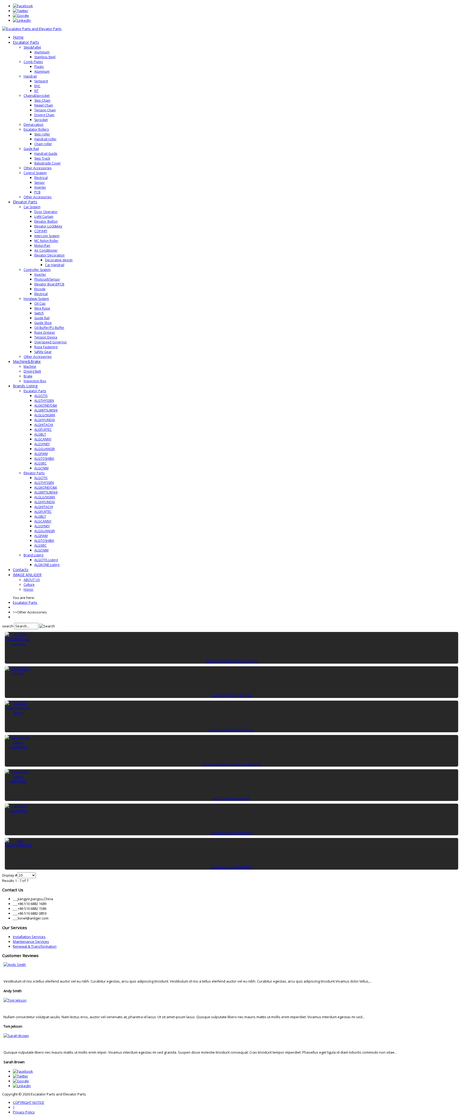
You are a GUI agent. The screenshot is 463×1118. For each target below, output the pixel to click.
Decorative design (59, 260)
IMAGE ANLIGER (27, 574)
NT (36, 91)
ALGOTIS (40, 395)
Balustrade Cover (47, 163)
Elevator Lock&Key (48, 226)
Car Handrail (54, 265)
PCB (37, 192)
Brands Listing (25, 385)
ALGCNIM (41, 468)
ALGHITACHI (43, 424)
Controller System (37, 269)
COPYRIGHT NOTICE (28, 1102)
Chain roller (43, 144)
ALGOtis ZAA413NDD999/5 (231, 867)
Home (18, 37)
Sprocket (41, 119)
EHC (37, 86)
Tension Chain (45, 110)
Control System (35, 173)
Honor (28, 589)
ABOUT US (32, 580)
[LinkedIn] (22, 20)
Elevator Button (46, 221)
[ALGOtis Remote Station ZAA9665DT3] (18, 747)
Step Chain (42, 100)
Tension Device (45, 337)
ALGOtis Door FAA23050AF (231, 832)
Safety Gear (43, 352)
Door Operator (46, 211)
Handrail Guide (45, 153)
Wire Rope (42, 308)
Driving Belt (32, 371)
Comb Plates (33, 62)
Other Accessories (37, 168)
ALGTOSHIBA (44, 458)
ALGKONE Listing (46, 564)
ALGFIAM (41, 453)
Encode (40, 289)
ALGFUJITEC (43, 429)
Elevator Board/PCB (49, 284)
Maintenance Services (31, 941)
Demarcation (33, 124)
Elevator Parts (25, 201)
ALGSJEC (40, 463)
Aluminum (42, 52)
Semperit (41, 81)
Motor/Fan (42, 245)
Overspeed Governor (50, 342)
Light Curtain (43, 216)
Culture (29, 584)
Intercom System (46, 236)
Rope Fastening (46, 347)
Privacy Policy (24, 1112)
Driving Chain (44, 115)
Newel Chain (43, 105)
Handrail (30, 76)
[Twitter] (20, 10)
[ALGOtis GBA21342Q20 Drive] (18, 712)
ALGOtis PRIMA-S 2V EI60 (231, 695)
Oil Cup (40, 303)
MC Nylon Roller (46, 240)
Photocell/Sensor (47, 279)
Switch (39, 313)
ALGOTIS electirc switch (231, 798)
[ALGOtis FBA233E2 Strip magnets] (18, 644)
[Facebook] (23, 5)
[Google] (21, 15)
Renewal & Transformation (35, 946)
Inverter (40, 187)
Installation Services (29, 936)
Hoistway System (36, 298)
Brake (28, 376)
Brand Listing (33, 555)
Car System (32, 207)
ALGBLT (40, 434)
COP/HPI (40, 231)
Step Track (42, 158)
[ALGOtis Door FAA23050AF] (18, 810)
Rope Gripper (44, 332)
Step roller (42, 134)
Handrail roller (45, 139)
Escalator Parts (26, 42)
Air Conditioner (46, 250)
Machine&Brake (27, 361)
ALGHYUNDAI (44, 420)
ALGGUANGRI (44, 449)
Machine (30, 366)
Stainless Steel (44, 57)
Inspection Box (35, 381)
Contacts (20, 569)
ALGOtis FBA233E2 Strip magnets (232, 661)
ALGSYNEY (42, 444)
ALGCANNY (42, 439)
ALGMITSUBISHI (46, 410)
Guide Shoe (43, 323)
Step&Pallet (32, 47)
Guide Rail (31, 148)
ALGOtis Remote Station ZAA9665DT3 (231, 764)
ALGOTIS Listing (46, 560)
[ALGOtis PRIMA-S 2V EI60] (18, 673)
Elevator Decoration (49, 255)
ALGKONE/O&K (45, 405)
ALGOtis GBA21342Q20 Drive (232, 729)
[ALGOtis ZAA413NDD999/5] (18, 845)
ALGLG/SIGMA (44, 415)
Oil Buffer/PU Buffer (49, 327)
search (7, 626)
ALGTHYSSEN (44, 400)
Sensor (39, 182)
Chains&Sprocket (37, 95)
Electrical (41, 177)
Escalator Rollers (36, 129)
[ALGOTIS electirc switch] (18, 781)
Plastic (39, 66)
